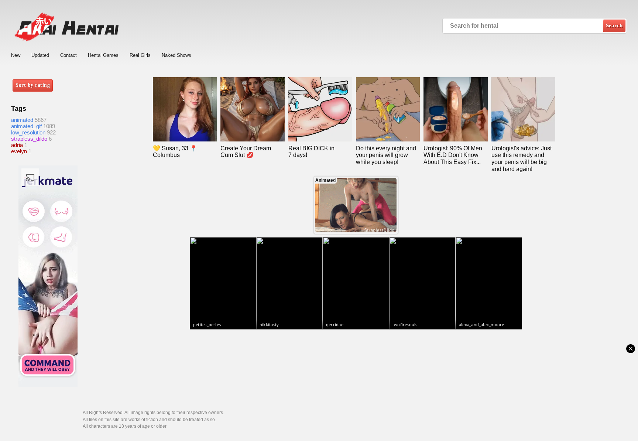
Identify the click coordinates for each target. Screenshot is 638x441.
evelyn (19, 151)
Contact (68, 55)
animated (22, 120)
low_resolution (28, 132)
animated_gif (26, 126)
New (15, 55)
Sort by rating (33, 85)
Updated (40, 55)
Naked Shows (176, 55)
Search (614, 25)
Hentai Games (103, 55)
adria (17, 145)
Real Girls (140, 55)
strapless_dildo (29, 139)
